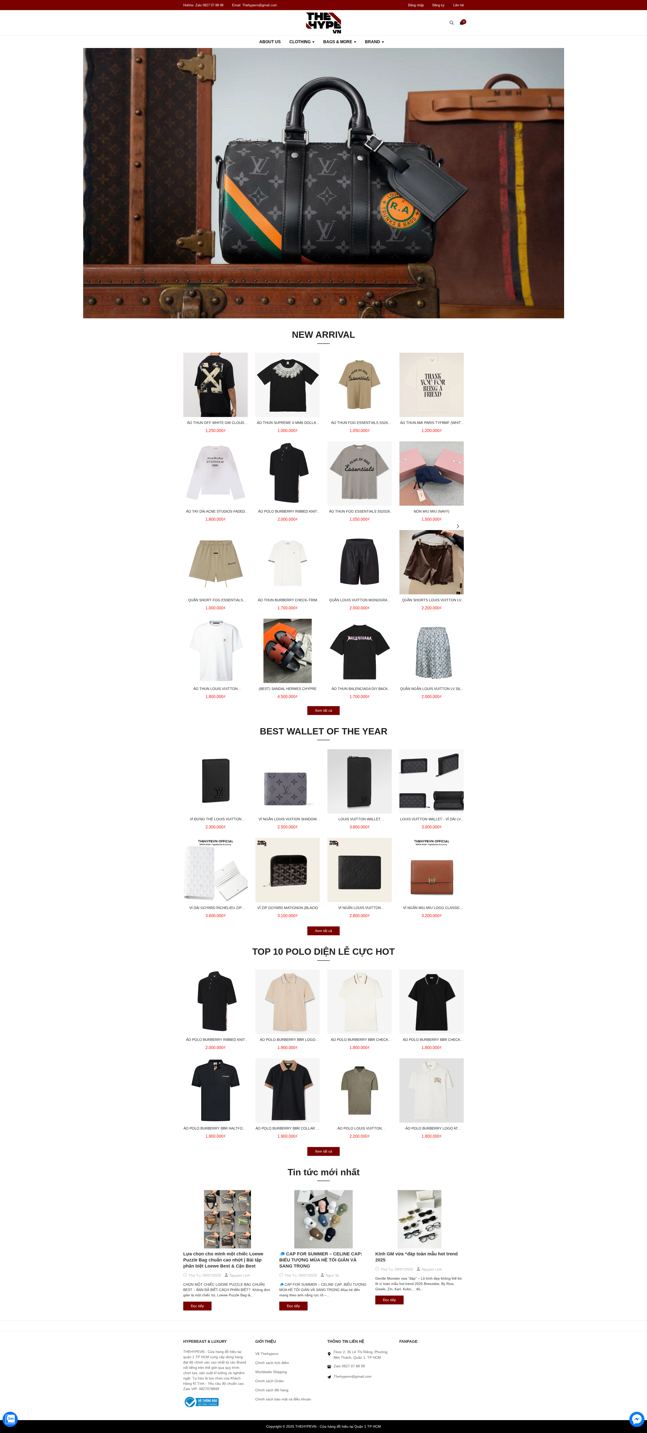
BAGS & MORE (338, 42)
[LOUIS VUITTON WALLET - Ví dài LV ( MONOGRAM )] (431, 781)
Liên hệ (458, 5)
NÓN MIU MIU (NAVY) (431, 511)
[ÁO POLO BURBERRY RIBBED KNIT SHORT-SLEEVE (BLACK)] (287, 473)
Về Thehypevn (267, 1354)
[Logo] (323, 22)
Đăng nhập (416, 5)
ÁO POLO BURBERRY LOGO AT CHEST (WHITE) (431, 1128)
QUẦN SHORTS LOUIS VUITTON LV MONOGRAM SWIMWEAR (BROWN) (431, 600)
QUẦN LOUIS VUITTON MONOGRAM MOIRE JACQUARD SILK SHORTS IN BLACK (359, 600)
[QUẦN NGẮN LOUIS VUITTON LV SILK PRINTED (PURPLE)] (431, 651)
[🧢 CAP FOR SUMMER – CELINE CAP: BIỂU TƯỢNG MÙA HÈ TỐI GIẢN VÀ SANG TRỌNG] (323, 1219)
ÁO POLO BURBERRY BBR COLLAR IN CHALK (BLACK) (287, 1128)
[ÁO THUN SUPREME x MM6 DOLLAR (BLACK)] (287, 385)
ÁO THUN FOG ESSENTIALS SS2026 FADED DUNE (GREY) (359, 511)
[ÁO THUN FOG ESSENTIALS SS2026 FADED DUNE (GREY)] (359, 473)
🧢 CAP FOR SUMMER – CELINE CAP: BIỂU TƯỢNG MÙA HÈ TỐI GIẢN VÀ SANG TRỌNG (320, 1260)
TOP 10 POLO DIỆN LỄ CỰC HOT (323, 951)
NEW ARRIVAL (323, 334)
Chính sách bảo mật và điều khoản (283, 1399)
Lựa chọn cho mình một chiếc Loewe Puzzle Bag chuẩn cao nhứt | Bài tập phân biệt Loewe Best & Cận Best (223, 1260)
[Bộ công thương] (201, 1402)
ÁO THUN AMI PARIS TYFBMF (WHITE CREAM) (431, 423)
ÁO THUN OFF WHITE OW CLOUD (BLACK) (215, 423)
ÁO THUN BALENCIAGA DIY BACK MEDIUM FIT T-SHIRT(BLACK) (360, 689)
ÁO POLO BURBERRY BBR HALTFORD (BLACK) (215, 1128)
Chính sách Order (269, 1381)
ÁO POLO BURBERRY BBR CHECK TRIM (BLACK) (431, 1040)
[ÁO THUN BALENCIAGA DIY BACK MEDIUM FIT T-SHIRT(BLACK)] (359, 651)
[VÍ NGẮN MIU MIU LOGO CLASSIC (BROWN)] (431, 870)
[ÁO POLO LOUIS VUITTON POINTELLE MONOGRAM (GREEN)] (359, 1090)
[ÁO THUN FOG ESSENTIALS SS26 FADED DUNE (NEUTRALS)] (359, 385)
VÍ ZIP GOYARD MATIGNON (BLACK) (287, 908)
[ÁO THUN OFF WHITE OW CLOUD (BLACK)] (215, 385)
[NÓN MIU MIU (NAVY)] (431, 473)
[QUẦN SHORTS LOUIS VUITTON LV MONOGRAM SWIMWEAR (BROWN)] (431, 562)
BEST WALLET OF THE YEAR (323, 731)
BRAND (373, 42)
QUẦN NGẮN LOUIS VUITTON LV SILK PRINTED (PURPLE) (431, 689)
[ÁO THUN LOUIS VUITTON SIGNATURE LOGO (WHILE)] (215, 651)
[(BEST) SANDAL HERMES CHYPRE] (287, 651)
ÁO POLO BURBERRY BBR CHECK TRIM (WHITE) (359, 1040)
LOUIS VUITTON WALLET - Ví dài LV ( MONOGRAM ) (431, 819)
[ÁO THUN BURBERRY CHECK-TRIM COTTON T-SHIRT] (287, 562)
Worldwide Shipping (271, 1372)
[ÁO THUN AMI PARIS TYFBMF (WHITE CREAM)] (431, 385)
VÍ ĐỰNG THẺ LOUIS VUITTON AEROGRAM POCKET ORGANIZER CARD (215, 819)
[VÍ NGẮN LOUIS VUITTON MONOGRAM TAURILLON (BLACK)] (359, 870)
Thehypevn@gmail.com (259, 5)
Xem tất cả (323, 710)
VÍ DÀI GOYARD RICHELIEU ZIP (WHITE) (215, 908)
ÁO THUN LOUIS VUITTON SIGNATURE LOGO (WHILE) (215, 689)
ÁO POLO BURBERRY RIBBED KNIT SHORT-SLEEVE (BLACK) (287, 511)
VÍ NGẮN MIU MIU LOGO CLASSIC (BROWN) (431, 908)
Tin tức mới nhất (324, 1172)
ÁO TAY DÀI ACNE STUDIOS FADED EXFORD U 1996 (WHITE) (215, 511)
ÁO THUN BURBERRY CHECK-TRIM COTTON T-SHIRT (287, 600)
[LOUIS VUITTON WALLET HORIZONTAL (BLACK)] (359, 781)
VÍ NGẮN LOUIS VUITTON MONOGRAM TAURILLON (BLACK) (359, 908)
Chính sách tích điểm (272, 1363)
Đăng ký (438, 5)
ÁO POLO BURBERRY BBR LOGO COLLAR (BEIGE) (287, 1040)
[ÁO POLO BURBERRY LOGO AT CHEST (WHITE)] (431, 1090)
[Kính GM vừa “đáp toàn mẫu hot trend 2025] (419, 1219)
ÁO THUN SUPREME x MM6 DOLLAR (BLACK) (287, 423)
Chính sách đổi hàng (271, 1390)
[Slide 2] (323, 183)
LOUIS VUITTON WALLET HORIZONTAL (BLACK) (359, 819)
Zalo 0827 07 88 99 (209, 5)
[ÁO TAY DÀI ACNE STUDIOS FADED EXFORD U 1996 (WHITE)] (215, 473)
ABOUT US (270, 42)
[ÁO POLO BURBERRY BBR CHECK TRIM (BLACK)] (431, 1002)
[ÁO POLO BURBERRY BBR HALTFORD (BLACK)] (215, 1090)
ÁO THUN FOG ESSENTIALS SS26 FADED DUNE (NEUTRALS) (359, 423)
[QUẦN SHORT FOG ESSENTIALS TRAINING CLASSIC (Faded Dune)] (215, 562)
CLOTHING (300, 42)
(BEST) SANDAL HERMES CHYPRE (287, 689)
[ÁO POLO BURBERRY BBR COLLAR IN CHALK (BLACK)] (287, 1090)
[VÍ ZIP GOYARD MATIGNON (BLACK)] (287, 870)
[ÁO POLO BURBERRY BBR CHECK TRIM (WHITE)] (359, 1002)
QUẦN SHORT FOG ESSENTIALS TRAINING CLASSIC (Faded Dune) (215, 600)
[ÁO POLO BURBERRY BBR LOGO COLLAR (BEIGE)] (287, 1002)
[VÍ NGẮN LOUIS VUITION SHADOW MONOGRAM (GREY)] (287, 781)
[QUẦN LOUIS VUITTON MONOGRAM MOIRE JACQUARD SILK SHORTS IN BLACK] (359, 562)
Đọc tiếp (197, 1306)
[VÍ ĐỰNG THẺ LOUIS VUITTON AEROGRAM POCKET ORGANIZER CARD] (215, 781)
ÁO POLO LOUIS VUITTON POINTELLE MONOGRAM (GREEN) (360, 1128)
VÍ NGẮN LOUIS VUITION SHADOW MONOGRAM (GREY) (288, 819)
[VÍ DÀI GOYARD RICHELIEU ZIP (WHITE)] (215, 870)
